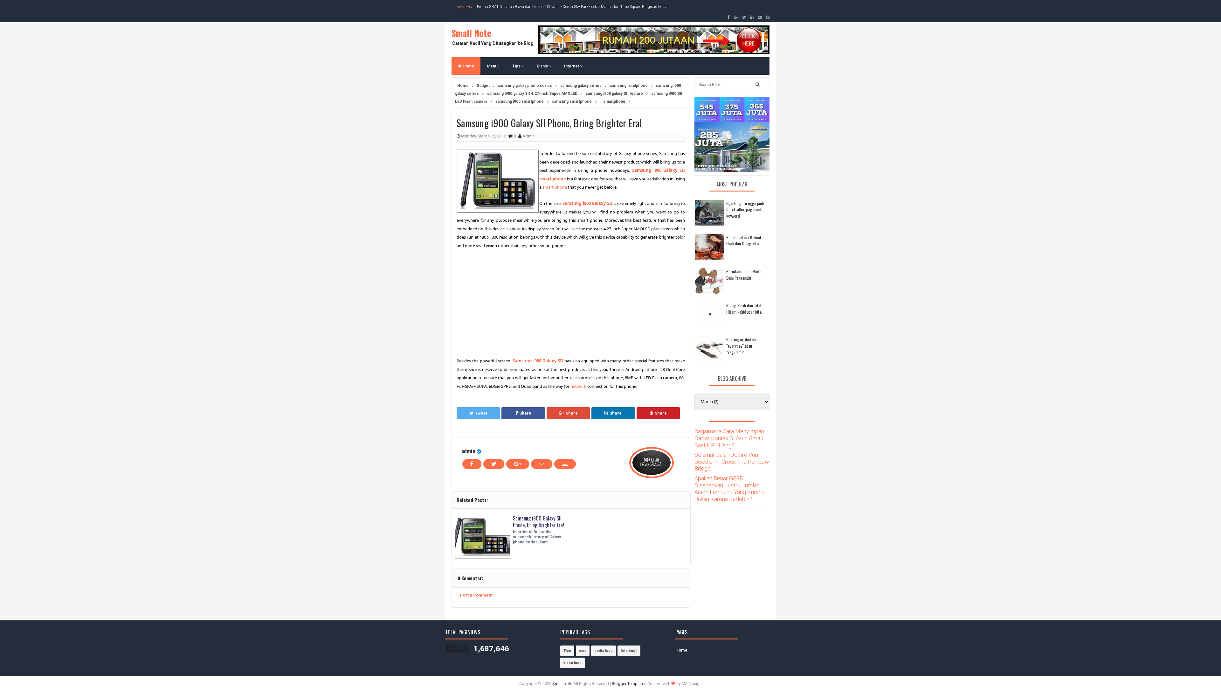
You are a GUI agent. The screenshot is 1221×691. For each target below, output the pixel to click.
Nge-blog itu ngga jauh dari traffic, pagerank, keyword (745, 209)
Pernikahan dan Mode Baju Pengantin (743, 274)
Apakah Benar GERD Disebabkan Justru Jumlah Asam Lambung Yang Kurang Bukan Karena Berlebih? (729, 488)
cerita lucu (603, 651)
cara (582, 651)
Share (525, 413)
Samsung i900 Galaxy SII (587, 203)
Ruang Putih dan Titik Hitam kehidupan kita (744, 308)
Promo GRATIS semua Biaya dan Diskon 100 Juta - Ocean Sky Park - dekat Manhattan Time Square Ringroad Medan (573, 6)
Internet (572, 66)
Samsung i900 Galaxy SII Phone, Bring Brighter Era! (538, 521)
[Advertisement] (510, 302)
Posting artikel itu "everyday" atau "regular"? (741, 345)
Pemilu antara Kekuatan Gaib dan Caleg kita (745, 240)
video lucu (572, 663)
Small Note (471, 32)
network (578, 386)
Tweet (481, 413)
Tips (516, 66)
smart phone (554, 187)
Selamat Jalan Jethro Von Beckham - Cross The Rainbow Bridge (731, 461)
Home (468, 66)
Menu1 (493, 66)
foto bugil (629, 651)
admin (468, 451)
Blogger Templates (629, 683)
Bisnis (543, 66)
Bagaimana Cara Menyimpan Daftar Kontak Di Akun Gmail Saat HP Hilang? (729, 438)
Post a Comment (476, 595)
